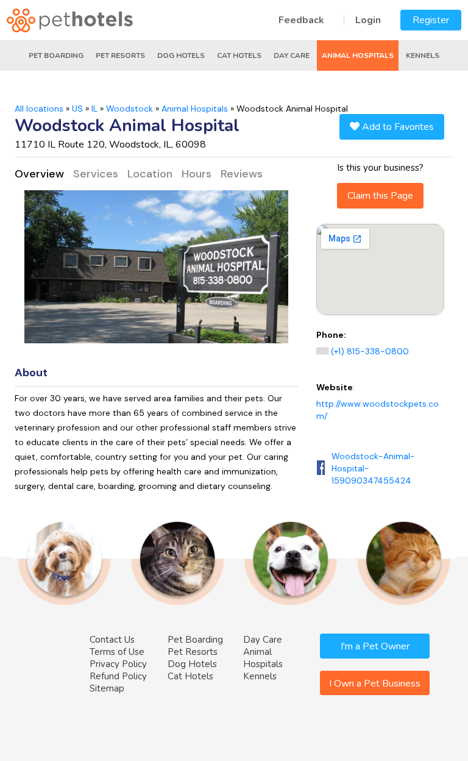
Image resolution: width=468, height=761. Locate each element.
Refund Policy (118, 676)
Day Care (292, 55)
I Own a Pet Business (374, 683)
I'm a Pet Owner (375, 646)
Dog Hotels (181, 55)
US (77, 108)
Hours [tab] (196, 173)
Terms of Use (117, 652)
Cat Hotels (239, 55)
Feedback (301, 20)
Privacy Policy (118, 664)
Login (368, 20)
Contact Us (112, 640)
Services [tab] (95, 173)
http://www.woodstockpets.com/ (377, 409)
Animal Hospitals (358, 55)
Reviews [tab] (242, 173)
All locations (39, 108)
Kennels (422, 55)
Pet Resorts (120, 55)
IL (94, 108)
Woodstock (129, 108)
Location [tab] (149, 173)
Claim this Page (380, 195)
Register (431, 20)
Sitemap (107, 688)
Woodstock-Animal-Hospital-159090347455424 (373, 468)
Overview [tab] (39, 173)
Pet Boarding (56, 55)
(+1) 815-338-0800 (370, 351)
